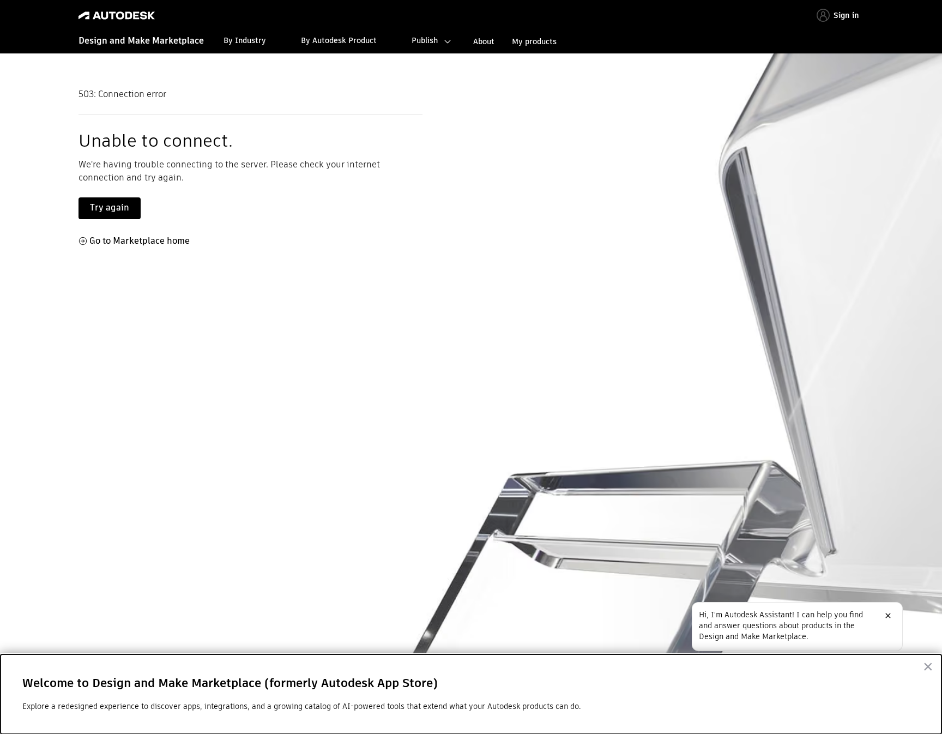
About (483, 41)
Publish (425, 40)
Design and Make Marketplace (141, 40)
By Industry (245, 40)
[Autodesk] (116, 15)
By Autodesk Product (339, 40)
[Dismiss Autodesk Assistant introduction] (888, 615)
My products (534, 41)
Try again (109, 207)
